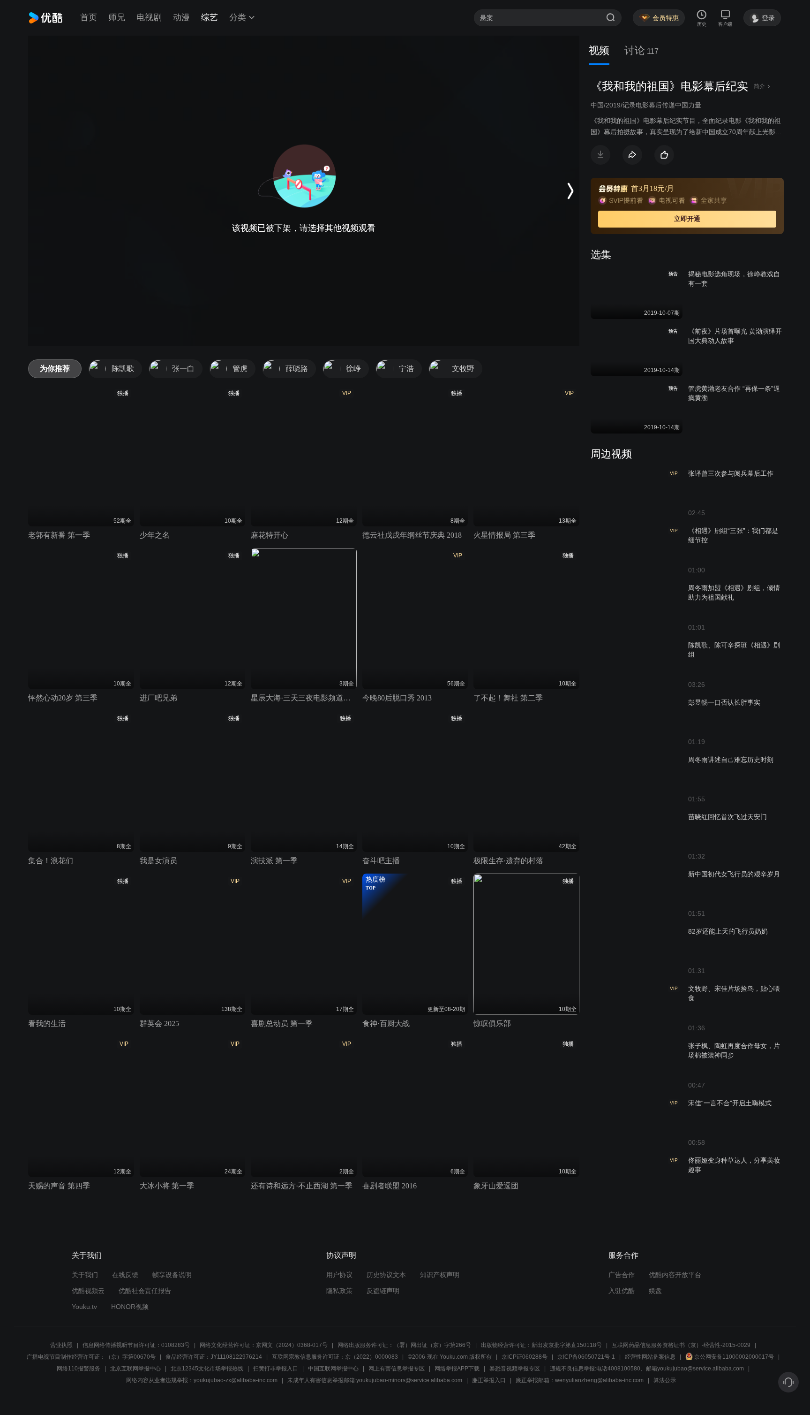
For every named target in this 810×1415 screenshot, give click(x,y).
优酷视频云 (88, 1290)
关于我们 (85, 1274)
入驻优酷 (621, 1290)
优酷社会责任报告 (145, 1290)
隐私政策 (339, 1290)
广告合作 (621, 1274)
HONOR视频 (130, 1306)
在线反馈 (125, 1274)
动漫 (181, 17)
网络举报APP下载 (457, 1368)
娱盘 (655, 1290)
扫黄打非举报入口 (275, 1368)
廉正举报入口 (489, 1380)
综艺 (209, 17)
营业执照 (61, 1345)
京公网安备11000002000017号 (734, 1357)
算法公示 (664, 1380)
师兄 (116, 17)
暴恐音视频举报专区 (514, 1368)
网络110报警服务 (78, 1368)
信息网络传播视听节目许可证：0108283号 (136, 1345)
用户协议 (339, 1274)
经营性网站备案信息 (650, 1357)
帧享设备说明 (172, 1274)
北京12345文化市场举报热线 (207, 1368)
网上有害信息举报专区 (396, 1368)
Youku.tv (84, 1306)
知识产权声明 (439, 1274)
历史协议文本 (386, 1274)
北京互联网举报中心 (135, 1368)
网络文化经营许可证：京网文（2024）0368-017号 (264, 1345)
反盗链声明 (383, 1290)
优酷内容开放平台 (675, 1274)
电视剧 (149, 17)
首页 (88, 17)
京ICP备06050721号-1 (586, 1357)
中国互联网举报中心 (333, 1368)
